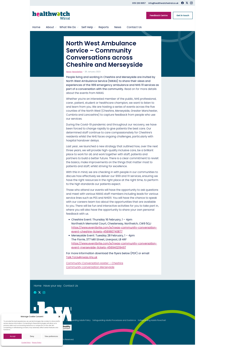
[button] (59, 316)
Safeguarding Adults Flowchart (152, 320)
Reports (104, 27)
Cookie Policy (26, 342)
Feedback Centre (159, 15)
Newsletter (77, 71)
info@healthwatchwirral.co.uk (163, 3)
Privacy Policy (36, 342)
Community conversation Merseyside (90, 267)
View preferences (51, 336)
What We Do (68, 27)
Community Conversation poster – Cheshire (94, 263)
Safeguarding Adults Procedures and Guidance (114, 320)
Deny (32, 336)
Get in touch (182, 15)
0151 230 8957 (139, 3)
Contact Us (134, 27)
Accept (12, 336)
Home (36, 27)
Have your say (52, 286)
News (117, 27)
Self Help (87, 27)
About (50, 27)
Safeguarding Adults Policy (78, 320)
